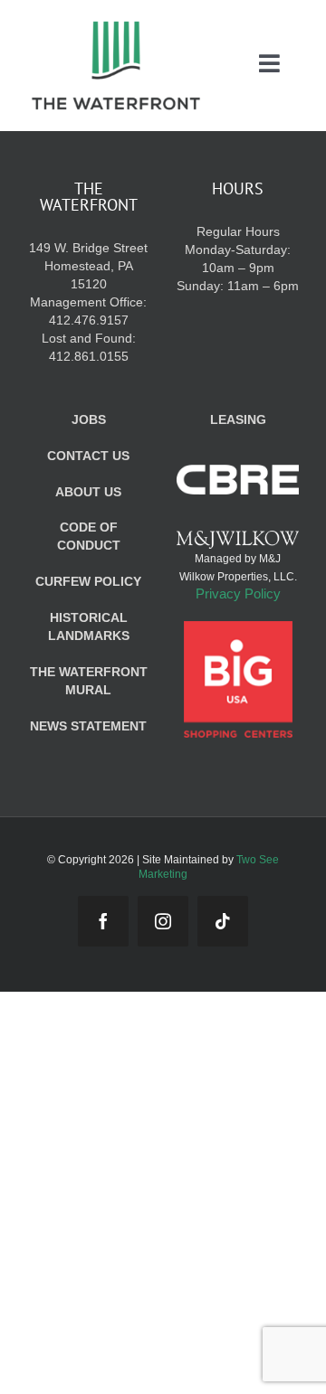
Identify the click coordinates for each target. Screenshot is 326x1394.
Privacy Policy (238, 593)
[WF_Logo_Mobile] (116, 25)
